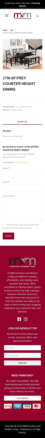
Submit (8, 236)
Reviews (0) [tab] (22, 122)
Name (6, 168)
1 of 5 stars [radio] (16, 162)
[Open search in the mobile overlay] (37, 16)
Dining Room (25, 107)
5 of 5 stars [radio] (27, 162)
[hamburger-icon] (7, 16)
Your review (9, 196)
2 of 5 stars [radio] (19, 162)
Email (6, 182)
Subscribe (22, 363)
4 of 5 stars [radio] (24, 162)
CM (16, 107)
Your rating (8, 162)
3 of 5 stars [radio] (21, 162)
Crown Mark (16, 110)
